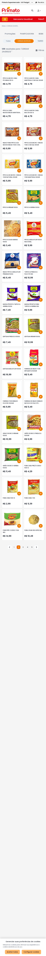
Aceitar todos (12, 952)
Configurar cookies (31, 952)
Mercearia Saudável (23, 19)
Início (4, 26)
